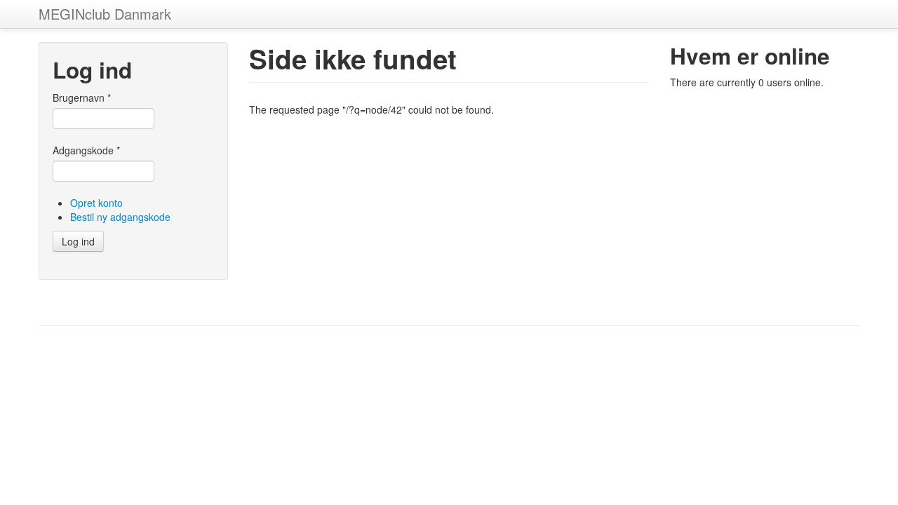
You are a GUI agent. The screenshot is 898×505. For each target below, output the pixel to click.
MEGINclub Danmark (105, 14)
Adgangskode (86, 150)
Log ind (78, 241)
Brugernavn (82, 97)
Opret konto (96, 203)
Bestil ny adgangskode (120, 217)
